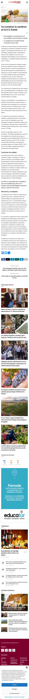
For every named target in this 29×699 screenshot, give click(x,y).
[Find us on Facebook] (2, 650)
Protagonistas (23, 660)
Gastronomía (14, 660)
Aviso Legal (16, 697)
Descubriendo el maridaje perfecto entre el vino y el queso (9, 553)
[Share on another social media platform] (26, 259)
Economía (3, 662)
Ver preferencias (14, 693)
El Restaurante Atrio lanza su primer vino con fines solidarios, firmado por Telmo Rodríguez (18, 630)
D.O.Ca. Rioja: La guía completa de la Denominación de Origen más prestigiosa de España (13, 420)
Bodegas (3, 658)
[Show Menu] (2, 2)
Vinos (21, 664)
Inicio (2, 7)
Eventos (13, 658)
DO (5, 7)
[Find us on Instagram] (10, 650)
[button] (26, 667)
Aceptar (14, 684)
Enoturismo (4, 664)
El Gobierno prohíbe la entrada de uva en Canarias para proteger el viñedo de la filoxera (13, 392)
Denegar (14, 689)
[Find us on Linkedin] (13, 650)
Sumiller (22, 662)
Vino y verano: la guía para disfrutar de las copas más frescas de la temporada (13, 608)
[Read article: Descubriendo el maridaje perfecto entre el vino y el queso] (14, 539)
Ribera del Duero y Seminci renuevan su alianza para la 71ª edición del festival (18, 615)
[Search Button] (27, 2)
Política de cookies (9, 697)
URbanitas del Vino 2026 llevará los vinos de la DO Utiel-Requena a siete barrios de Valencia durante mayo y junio (13, 363)
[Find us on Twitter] (6, 650)
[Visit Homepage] (14, 2)
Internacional (23, 658)
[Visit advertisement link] (14, 495)
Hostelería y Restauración (14, 662)
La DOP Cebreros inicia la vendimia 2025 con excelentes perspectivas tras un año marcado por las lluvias (13, 448)
